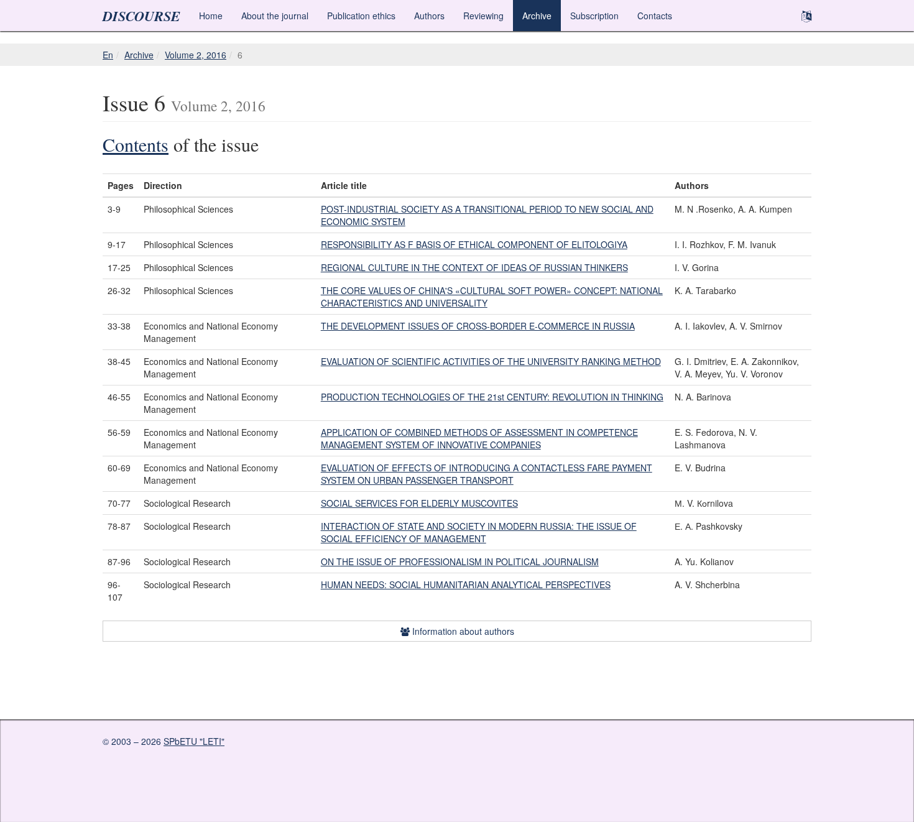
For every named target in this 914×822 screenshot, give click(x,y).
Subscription (594, 15)
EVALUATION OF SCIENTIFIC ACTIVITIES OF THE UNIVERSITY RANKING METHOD (491, 361)
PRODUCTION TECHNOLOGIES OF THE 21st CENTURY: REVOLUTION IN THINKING (492, 396)
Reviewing (483, 15)
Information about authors (462, 631)
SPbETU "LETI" (194, 741)
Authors (429, 15)
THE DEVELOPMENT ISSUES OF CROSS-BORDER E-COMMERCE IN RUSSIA (478, 326)
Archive (537, 15)
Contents (135, 144)
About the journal (274, 15)
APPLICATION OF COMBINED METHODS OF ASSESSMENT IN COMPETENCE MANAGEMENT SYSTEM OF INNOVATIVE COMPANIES (479, 438)
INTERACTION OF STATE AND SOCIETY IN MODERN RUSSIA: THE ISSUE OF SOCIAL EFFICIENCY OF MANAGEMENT (479, 532)
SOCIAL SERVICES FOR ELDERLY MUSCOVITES (419, 503)
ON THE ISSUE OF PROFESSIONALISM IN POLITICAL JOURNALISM (460, 561)
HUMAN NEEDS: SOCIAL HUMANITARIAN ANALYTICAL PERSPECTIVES (466, 584)
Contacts (654, 15)
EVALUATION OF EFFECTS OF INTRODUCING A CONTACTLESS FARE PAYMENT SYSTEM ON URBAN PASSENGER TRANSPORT (486, 473)
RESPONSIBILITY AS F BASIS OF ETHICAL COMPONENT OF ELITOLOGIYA (474, 244)
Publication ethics (361, 15)
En (108, 54)
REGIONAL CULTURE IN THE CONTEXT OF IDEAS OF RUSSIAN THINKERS (474, 267)
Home (211, 15)
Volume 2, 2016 (195, 54)
